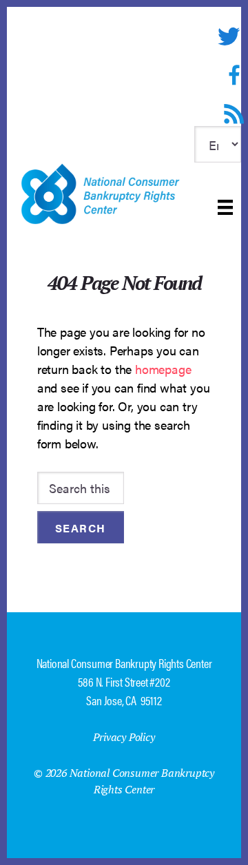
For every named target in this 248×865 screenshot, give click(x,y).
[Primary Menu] (225, 207)
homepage (163, 368)
